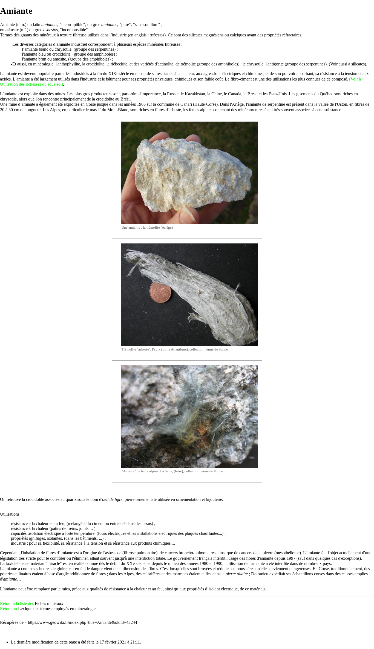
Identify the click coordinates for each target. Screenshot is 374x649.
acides (5, 79)
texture (66, 35)
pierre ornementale (141, 499)
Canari (186, 104)
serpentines (104, 49)
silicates (195, 35)
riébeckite (119, 64)
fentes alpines (200, 109)
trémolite (188, 64)
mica (66, 589)
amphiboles (104, 54)
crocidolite (61, 54)
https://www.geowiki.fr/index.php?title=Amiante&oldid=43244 (82, 622)
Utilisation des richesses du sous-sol (31, 84)
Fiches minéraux (49, 603)
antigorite (275, 64)
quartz (71, 499)
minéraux (48, 35)
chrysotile (63, 49)
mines (60, 93)
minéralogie (43, 64)
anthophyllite (68, 64)
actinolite (165, 64)
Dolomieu (259, 574)
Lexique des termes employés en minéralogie (57, 608)
